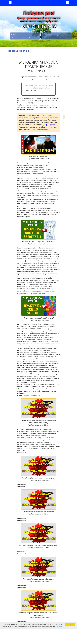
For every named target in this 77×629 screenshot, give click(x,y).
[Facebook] (13, 51)
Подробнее (59, 626)
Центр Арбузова (48, 125)
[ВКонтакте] (27, 51)
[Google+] (10, 51)
